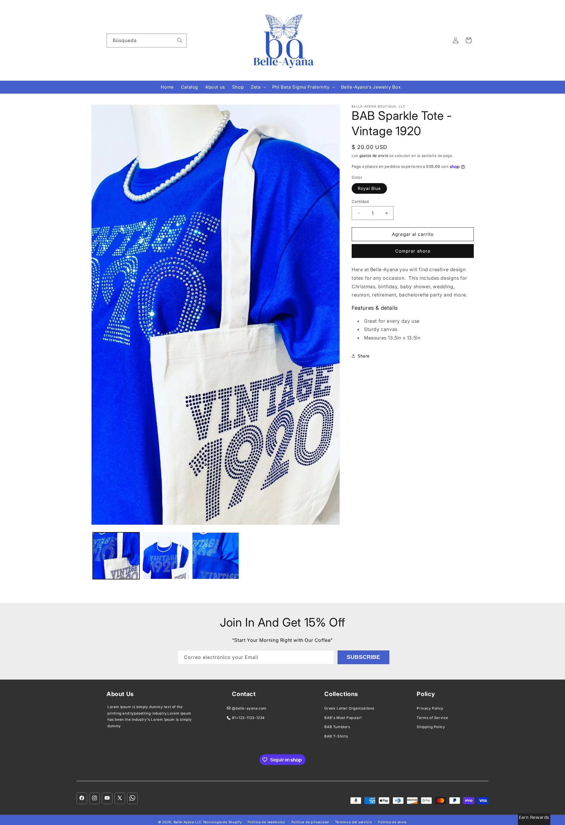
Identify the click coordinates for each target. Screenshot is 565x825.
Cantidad (360, 201)
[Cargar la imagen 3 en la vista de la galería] (215, 555)
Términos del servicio (353, 822)
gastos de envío (373, 155)
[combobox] (146, 40)
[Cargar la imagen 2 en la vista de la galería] (165, 555)
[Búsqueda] (179, 40)
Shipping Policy (431, 727)
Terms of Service (432, 717)
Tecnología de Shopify (222, 822)
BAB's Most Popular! (342, 717)
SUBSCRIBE (363, 657)
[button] (257, 87)
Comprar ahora (412, 251)
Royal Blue (369, 188)
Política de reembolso (266, 822)
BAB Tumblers (337, 727)
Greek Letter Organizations (349, 708)
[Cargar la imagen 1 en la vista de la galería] (116, 555)
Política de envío (392, 822)
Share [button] (364, 355)
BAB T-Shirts (336, 736)
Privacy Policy (430, 708)
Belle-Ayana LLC (188, 822)
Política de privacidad (310, 822)
